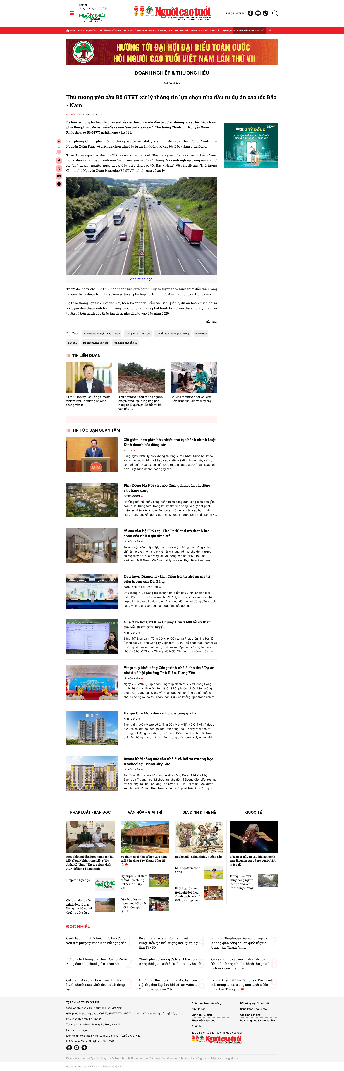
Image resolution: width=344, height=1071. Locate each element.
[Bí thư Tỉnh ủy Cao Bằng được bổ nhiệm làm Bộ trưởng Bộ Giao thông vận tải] (89, 377)
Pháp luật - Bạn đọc (221, 30)
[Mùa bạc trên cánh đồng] (213, 872)
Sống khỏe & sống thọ (154, 30)
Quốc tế (271, 30)
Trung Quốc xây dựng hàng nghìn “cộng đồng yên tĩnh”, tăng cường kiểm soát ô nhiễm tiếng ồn (242, 886)
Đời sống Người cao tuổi (112, 30)
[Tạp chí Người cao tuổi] (92, 21)
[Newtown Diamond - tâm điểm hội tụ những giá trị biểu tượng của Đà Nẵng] (92, 591)
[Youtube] (258, 13)
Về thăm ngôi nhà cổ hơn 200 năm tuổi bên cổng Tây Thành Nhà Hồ (144, 858)
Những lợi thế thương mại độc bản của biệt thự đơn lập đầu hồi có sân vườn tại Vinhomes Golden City (169, 984)
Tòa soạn (81, 1030)
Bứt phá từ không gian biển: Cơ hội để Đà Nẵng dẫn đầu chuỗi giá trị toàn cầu (97, 961)
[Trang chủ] (67, 30)
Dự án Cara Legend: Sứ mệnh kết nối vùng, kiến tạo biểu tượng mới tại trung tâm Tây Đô (168, 942)
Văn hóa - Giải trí (178, 30)
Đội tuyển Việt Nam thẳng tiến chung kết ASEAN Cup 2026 (134, 882)
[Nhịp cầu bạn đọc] (105, 884)
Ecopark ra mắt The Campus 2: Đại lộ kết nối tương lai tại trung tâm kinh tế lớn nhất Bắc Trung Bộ (241, 984)
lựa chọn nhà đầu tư (125, 342)
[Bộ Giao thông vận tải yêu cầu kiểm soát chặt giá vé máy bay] (194, 377)
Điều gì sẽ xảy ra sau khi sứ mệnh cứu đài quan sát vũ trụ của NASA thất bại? (253, 860)
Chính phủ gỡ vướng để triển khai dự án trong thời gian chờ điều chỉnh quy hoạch (170, 961)
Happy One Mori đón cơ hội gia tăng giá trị (160, 713)
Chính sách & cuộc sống (83, 30)
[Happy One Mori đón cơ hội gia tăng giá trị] (92, 728)
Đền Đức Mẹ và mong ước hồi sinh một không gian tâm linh (133, 905)
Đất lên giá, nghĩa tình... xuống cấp (198, 856)
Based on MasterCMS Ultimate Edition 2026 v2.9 (94, 1066)
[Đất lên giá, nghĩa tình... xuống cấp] (199, 837)
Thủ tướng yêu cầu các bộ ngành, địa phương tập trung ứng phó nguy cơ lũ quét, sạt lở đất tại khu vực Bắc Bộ (140, 403)
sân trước (201, 333)
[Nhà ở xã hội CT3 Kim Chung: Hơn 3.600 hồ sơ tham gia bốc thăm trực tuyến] (92, 636)
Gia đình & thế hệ (199, 30)
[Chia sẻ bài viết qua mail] (59, 176)
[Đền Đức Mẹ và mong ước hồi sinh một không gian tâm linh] (159, 903)
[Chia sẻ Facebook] (59, 160)
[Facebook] (250, 13)
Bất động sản (172, 83)
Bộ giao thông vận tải (95, 342)
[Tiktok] (265, 13)
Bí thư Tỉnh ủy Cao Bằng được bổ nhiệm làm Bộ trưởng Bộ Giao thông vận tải (88, 401)
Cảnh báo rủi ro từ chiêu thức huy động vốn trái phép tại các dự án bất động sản (96, 940)
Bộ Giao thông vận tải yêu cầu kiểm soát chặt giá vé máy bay (191, 399)
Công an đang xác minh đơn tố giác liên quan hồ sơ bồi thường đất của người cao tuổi (79, 908)
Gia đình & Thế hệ (199, 812)
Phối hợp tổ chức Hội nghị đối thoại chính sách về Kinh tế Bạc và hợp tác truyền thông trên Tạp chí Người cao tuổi (188, 900)
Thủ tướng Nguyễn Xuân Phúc (102, 333)
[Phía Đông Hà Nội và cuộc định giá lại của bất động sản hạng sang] (92, 500)
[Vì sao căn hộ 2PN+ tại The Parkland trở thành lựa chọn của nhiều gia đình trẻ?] (92, 545)
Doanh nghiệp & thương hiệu (249, 30)
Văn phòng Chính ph (138, 333)
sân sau (72, 342)
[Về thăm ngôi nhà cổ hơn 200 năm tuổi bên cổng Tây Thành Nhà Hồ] (145, 837)
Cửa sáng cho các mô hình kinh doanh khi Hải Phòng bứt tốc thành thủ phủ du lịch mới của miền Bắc (241, 963)
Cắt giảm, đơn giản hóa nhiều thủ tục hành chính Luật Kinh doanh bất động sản (95, 984)
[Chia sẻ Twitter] (59, 168)
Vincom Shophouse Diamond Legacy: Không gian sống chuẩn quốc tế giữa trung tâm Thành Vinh (239, 942)
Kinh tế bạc (134, 30)
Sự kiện (128, 450)
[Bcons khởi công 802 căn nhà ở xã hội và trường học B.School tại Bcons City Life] (92, 773)
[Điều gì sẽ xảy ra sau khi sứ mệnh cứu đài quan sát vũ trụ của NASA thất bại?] (254, 837)
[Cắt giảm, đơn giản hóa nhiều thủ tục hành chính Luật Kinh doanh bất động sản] (92, 454)
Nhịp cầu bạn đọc (78, 880)
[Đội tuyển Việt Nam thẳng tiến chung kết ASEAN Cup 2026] (159, 880)
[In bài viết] (59, 184)
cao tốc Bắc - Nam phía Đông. (173, 333)
